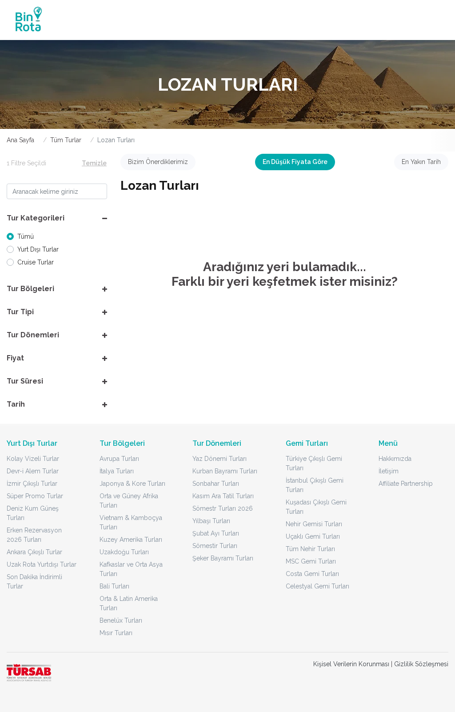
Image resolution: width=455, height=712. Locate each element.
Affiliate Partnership (406, 483)
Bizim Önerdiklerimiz (158, 161)
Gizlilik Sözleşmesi (421, 664)
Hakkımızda (395, 458)
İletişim (389, 471)
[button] (57, 218)
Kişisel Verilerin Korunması (351, 664)
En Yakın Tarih (421, 161)
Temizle (94, 163)
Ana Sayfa (20, 140)
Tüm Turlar (65, 140)
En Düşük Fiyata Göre (295, 161)
